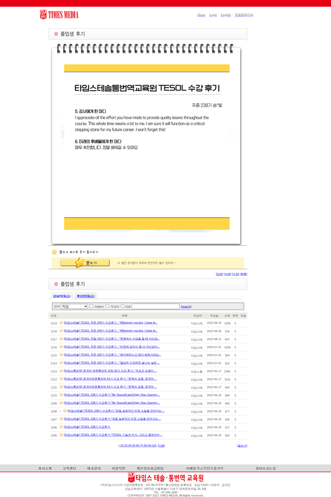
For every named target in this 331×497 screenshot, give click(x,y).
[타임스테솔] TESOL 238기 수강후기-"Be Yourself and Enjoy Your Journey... (112, 394)
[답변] (219, 274)
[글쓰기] (242, 445)
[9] (150, 445)
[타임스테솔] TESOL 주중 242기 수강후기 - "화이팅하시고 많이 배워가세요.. (112, 354)
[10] (154, 445)
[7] (142, 445)
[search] (186, 306)
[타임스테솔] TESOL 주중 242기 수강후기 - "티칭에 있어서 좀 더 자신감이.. (112, 346)
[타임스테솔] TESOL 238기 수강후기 (87, 426)
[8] (146, 445)
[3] (126, 445)
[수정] (235, 274)
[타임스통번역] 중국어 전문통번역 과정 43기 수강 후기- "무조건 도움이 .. (110, 370)
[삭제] (227, 274)
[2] (122, 445)
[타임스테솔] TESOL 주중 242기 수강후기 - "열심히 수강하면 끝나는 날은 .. (112, 362)
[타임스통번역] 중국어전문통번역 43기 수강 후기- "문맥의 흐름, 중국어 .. (110, 378)
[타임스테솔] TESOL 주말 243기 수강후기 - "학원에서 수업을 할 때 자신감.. (112, 338)
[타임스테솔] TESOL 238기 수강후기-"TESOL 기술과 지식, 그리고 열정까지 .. (113, 434)
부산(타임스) (85, 296)
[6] (138, 445)
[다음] (161, 445)
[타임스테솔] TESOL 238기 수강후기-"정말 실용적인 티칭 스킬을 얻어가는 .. (116, 410)
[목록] (243, 274)
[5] (134, 445)
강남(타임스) (62, 296)
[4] (130, 445)
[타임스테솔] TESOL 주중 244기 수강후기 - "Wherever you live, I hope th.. (111, 322)
